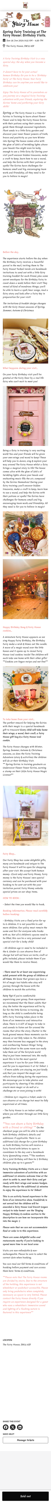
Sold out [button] (25, 1496)
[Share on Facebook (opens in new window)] (5, 1427)
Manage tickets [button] (25, 1440)
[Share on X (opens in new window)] (13, 1427)
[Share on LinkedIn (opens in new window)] (20, 1427)
